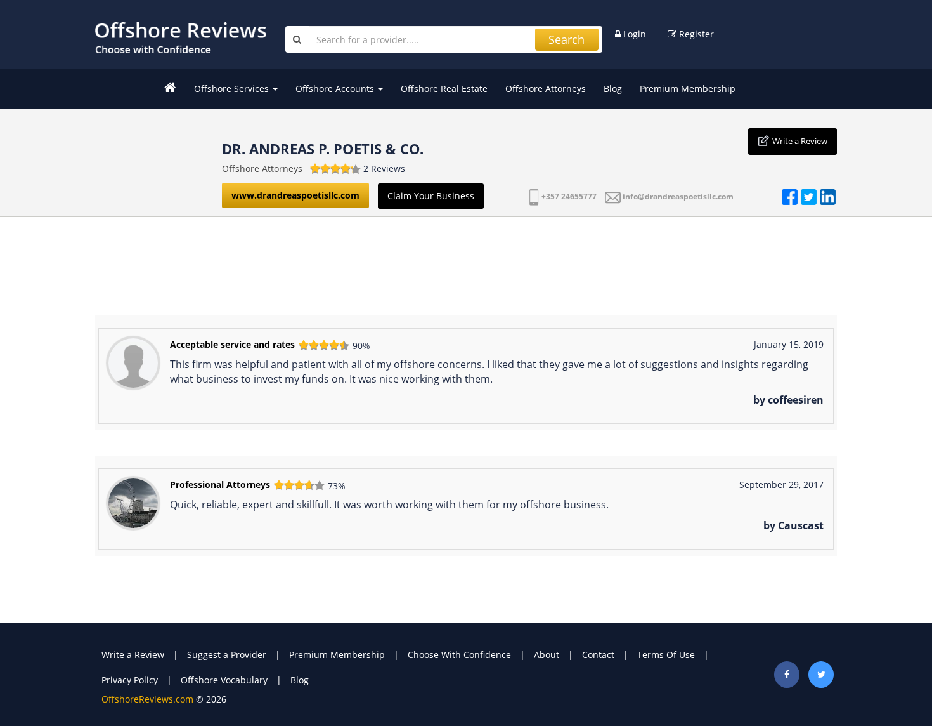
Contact (598, 655)
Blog (613, 88)
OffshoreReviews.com (147, 699)
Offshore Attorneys (545, 88)
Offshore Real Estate (444, 88)
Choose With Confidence (459, 655)
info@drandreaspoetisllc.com (678, 196)
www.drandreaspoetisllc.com (295, 195)
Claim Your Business (430, 196)
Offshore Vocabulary (224, 680)
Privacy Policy (129, 680)
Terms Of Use (666, 655)
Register (695, 34)
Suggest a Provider (226, 655)
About (546, 655)
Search (566, 39)
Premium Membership (687, 88)
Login (633, 34)
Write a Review (799, 141)
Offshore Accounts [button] (336, 88)
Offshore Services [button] (232, 88)
